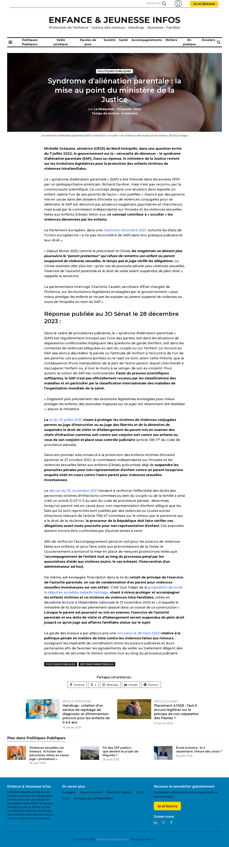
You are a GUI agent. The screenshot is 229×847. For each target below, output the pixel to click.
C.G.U (140, 792)
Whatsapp (112, 684)
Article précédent (76, 701)
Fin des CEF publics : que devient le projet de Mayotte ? (120, 751)
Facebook (79, 684)
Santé (123, 40)
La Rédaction (101, 109)
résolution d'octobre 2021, (125, 230)
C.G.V (65, 798)
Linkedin (133, 684)
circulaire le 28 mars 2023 (139, 633)
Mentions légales (119, 792)
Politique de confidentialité (93, 798)
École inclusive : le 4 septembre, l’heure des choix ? (199, 749)
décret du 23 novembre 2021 (73, 491)
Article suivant (165, 701)
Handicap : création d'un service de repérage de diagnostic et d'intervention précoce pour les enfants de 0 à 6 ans (86, 714)
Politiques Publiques (114, 71)
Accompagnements (146, 40)
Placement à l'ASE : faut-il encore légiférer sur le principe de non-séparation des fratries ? (176, 712)
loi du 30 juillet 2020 (65, 420)
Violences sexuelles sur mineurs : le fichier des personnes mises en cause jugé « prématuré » (49, 753)
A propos (69, 792)
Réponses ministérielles (96, 664)
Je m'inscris (167, 806)
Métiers (171, 40)
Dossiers (208, 40)
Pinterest (153, 684)
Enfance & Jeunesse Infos (114, 20)
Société (109, 40)
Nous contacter (91, 792)
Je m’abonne (204, 3)
